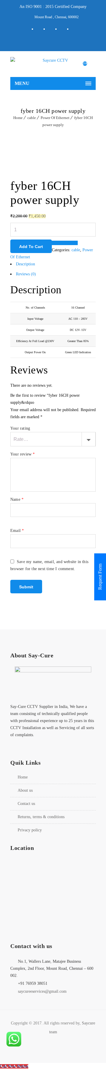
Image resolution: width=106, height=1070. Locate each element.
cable (31, 117)
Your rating (20, 428)
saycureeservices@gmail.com (42, 991)
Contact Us (26, 803)
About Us (25, 790)
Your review (22, 454)
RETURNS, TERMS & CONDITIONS (41, 817)
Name (17, 499)
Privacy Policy (30, 830)
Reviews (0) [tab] (26, 274)
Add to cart (31, 246)
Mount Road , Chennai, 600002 (56, 17)
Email (17, 530)
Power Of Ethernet (55, 117)
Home (18, 117)
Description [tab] (25, 264)
